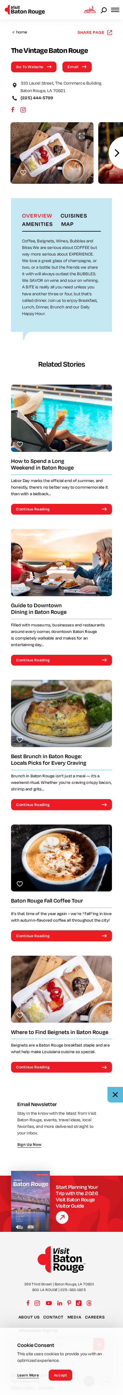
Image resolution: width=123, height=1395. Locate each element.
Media (74, 1317)
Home (19, 32)
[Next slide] (117, 152)
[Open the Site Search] (104, 10)
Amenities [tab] (37, 224)
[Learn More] (62, 1217)
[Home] (25, 9)
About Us (29, 1317)
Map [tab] (67, 224)
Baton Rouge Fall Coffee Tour (47, 900)
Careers (94, 1317)
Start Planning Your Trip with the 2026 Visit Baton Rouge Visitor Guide (77, 1196)
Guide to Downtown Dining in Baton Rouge (39, 608)
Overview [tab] (37, 215)
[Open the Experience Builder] (90, 9)
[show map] (14, 84)
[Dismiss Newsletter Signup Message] (115, 1094)
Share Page (91, 32)
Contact (53, 1317)
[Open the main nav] (117, 9)
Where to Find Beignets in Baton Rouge (59, 1032)
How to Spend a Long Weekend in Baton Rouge (42, 464)
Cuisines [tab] (74, 215)
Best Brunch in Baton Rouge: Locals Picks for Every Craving (48, 759)
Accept (60, 1375)
